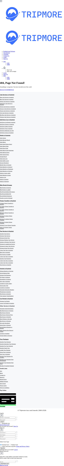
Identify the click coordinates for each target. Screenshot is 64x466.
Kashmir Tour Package (5, 342)
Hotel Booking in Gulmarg (6, 167)
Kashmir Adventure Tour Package (8, 344)
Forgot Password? (5, 425)
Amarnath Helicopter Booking (7, 289)
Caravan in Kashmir (4, 333)
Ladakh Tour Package (5, 350)
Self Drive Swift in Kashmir (6, 126)
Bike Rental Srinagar (6, 185)
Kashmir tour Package (9, 51)
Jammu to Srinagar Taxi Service (7, 242)
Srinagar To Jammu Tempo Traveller (6, 220)
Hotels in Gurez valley (5, 173)
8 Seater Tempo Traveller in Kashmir (6, 204)
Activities (5, 54)
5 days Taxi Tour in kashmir (6, 256)
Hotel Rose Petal (4, 148)
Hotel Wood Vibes (4, 146)
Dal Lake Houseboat (5, 323)
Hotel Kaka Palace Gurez (6, 144)
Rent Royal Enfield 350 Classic (7, 191)
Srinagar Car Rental (5, 301)
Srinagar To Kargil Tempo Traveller (6, 223)
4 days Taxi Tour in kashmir (6, 262)
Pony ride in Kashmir (5, 281)
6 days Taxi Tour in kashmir (6, 250)
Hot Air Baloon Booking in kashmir (6, 328)
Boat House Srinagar (5, 312)
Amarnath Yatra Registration (6, 308)
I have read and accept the (16, 446)
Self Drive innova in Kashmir (7, 132)
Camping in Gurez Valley (6, 283)
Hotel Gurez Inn (4, 158)
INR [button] (4, 61)
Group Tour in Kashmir (5, 352)
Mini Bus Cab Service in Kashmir (8, 115)
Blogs (1, 373)
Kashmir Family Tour (5, 348)
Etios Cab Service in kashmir (7, 97)
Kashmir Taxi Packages (5, 258)
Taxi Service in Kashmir (7, 231)
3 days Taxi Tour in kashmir (6, 260)
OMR (8, 64)
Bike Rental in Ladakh (5, 189)
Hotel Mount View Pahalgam (7, 150)
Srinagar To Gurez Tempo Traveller (6, 216)
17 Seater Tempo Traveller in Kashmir (7, 210)
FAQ (1, 371)
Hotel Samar (3, 138)
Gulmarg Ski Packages (5, 275)
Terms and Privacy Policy (23, 446)
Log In (16, 449)
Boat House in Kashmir (5, 317)
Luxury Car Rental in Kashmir (7, 303)
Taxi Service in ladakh (5, 254)
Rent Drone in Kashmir (5, 294)
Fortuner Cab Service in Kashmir (8, 117)
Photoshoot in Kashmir (5, 291)
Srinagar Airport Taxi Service (7, 248)
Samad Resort (3, 156)
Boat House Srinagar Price (6, 314)
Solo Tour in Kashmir (5, 354)
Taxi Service (6, 53)
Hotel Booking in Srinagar (6, 171)
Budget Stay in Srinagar (5, 165)
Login (4, 57)
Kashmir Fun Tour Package (6, 346)
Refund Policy (3, 379)
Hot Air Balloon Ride (5, 273)
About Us (2, 377)
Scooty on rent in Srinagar (6, 198)
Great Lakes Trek (4, 285)
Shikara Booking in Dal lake (6, 271)
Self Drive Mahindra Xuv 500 (7, 130)
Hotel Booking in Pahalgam (6, 169)
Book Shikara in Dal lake (6, 319)
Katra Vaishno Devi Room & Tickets (6, 331)
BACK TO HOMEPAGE (7, 89)
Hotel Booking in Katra (5, 175)
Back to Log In (4, 465)
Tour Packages (4, 339)
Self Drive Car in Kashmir (7, 119)
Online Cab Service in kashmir (7, 101)
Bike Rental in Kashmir (5, 187)
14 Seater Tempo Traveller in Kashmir (7, 207)
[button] (33, 68)
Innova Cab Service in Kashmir (7, 106)
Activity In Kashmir (5, 268)
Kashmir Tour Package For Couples (6, 357)
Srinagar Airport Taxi (5, 238)
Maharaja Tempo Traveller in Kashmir (7, 213)
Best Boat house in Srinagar (6, 310)
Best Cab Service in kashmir (6, 99)
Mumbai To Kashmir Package (7, 365)
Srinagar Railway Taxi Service (7, 240)
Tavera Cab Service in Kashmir (7, 111)
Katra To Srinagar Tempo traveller (6, 228)
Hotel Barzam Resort (5, 140)
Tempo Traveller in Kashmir (8, 201)
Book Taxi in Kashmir (5, 252)
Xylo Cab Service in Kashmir (7, 113)
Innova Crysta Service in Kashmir (8, 108)
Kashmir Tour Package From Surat (7, 363)
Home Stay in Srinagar (5, 325)
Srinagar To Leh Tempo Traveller (8, 225)
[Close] (1, 415)
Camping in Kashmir (5, 287)
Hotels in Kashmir (5, 135)
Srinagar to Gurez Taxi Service (7, 246)
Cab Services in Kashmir (7, 94)
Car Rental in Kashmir (6, 298)
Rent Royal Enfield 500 (5, 194)
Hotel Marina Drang (4, 152)
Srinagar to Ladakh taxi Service (7, 244)
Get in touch (3, 383)
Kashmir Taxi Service (5, 233)
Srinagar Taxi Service (5, 236)
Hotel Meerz (3, 142)
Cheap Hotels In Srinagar (6, 335)
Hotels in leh (3, 177)
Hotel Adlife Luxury (4, 160)
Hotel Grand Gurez (4, 154)
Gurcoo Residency (4, 163)
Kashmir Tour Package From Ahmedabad (7, 360)
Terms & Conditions (4, 387)
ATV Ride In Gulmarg (5, 277)
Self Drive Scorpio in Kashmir (7, 124)
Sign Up (5, 59)
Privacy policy (3, 385)
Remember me (6, 423)
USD (8, 63)
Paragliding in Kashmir (5, 279)
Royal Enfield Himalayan (6, 196)
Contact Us (6, 56)
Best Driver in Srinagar (5, 321)
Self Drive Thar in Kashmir (6, 128)
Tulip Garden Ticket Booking (7, 296)
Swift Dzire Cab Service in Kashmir (6, 104)
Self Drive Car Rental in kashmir (7, 122)
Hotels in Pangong (4, 181)
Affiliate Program (4, 381)
